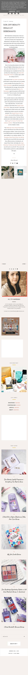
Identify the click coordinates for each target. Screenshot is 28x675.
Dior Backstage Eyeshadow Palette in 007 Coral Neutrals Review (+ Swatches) (14, 590)
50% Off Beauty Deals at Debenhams (11, 28)
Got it (18, 11)
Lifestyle (14, 407)
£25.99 (19, 69)
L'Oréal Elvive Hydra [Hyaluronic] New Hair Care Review (14, 518)
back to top (13, 643)
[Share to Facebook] (10, 163)
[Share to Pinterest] (15, 163)
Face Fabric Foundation (17, 79)
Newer (4, 263)
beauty (11, 21)
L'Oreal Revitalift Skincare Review (14, 627)
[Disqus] (14, 205)
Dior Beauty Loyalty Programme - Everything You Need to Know (14, 480)
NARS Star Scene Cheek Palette (13, 127)
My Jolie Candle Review (14, 554)
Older (24, 263)
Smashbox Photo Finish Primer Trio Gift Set (14, 137)
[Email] (17, 163)
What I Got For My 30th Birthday (14, 379)
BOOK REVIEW (14, 402)
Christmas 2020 (14, 405)
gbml (18, 653)
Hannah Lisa (12, 651)
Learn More (12, 11)
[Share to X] (13, 163)
